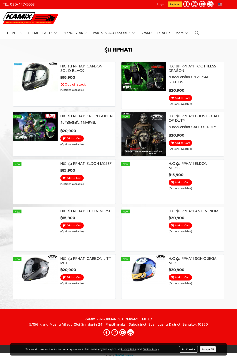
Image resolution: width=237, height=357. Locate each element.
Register (175, 4)
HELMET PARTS (41, 32)
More (180, 32)
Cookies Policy (151, 349)
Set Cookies (188, 349)
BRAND (146, 32)
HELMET (13, 32)
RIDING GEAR (73, 32)
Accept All (208, 349)
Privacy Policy (128, 349)
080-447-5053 (22, 4)
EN (225, 4)
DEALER (163, 32)
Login (160, 4)
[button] (197, 32)
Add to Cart (182, 98)
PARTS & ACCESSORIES (112, 32)
